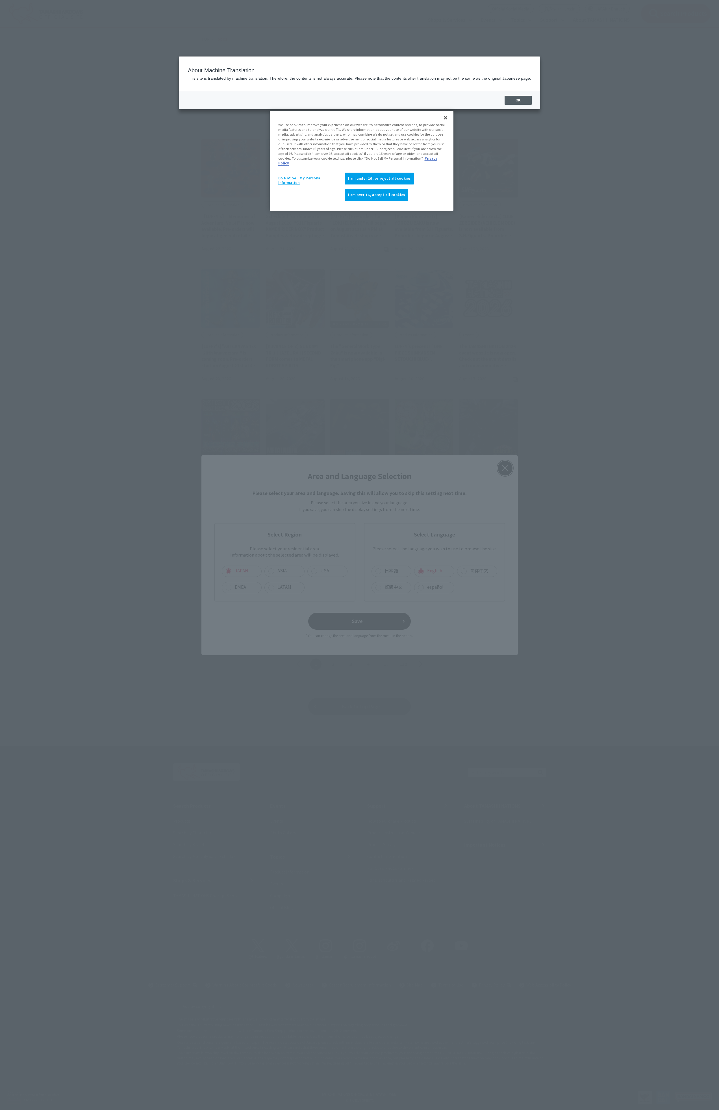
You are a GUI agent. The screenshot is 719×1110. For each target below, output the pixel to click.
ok (518, 100)
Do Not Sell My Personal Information (300, 180)
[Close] (445, 118)
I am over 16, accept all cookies (376, 194)
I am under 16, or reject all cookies (379, 178)
